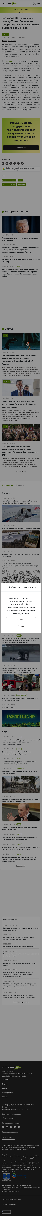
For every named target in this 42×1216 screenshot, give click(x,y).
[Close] (36, 587)
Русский (21, 626)
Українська (21, 620)
